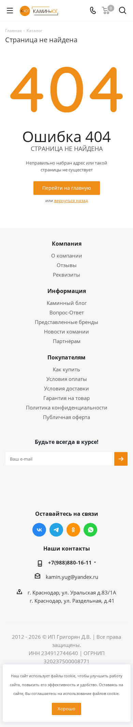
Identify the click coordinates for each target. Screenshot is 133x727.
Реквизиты (66, 274)
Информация (66, 291)
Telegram (56, 530)
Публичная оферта (66, 417)
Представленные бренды (66, 322)
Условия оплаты (66, 378)
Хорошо (66, 709)
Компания (67, 243)
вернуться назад (71, 200)
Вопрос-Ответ (66, 312)
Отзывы (67, 265)
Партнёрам (66, 341)
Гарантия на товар (66, 398)
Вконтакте (39, 530)
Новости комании (66, 331)
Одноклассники (73, 530)
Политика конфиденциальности (66, 407)
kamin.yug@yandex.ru (72, 576)
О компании (66, 255)
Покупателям (66, 357)
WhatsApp (90, 530)
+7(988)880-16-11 (70, 562)
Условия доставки (66, 388)
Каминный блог (67, 302)
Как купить (66, 369)
